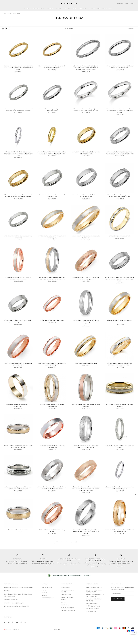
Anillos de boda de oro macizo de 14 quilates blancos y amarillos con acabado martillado (52, 278)
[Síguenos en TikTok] (21, 622)
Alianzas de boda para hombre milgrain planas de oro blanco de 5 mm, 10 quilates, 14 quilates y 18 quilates (119, 279)
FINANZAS (63, 600)
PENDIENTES (82, 8)
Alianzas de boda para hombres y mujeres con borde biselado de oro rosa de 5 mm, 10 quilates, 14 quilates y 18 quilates (86, 488)
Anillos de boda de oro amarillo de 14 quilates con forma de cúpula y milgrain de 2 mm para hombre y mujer (18, 67)
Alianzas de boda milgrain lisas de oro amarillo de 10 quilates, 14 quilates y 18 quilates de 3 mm (52, 152)
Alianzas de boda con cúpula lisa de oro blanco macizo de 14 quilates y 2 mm (119, 66)
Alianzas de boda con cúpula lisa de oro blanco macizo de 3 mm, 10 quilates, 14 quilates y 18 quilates (119, 110)
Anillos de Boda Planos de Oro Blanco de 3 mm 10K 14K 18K (18, 236)
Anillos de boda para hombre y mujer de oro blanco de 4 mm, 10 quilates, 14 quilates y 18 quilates (86, 322)
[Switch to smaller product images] (6, 28)
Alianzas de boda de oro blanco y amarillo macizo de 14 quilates (86, 236)
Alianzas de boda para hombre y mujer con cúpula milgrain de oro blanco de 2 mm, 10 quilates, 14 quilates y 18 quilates (85, 67)
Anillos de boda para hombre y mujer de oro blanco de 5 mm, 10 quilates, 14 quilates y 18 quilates (86, 531)
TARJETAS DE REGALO (48, 598)
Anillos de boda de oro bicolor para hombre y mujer (52, 530)
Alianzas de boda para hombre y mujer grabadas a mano (120, 446)
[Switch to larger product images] (3, 28)
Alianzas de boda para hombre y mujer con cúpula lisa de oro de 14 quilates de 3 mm (85, 109)
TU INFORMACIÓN (91, 611)
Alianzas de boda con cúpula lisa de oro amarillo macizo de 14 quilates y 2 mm (52, 66)
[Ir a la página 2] (81, 542)
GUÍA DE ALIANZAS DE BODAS (94, 587)
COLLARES (50, 8)
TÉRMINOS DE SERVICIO (67, 607)
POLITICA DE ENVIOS (91, 603)
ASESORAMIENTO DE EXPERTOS (105, 8)
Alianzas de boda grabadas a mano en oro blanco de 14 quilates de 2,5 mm (119, 487)
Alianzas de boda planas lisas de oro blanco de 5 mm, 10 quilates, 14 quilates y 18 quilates (18, 321)
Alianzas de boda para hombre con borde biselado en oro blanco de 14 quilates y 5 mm (52, 487)
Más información (87, 575)
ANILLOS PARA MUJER (70, 8)
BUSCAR (63, 602)
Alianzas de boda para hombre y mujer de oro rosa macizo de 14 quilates (86, 278)
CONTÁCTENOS (65, 605)
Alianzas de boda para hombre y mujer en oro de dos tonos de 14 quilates (18, 446)
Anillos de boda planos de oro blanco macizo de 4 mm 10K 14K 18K (52, 195)
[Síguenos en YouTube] (17, 622)
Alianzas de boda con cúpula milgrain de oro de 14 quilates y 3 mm (52, 109)
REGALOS (91, 8)
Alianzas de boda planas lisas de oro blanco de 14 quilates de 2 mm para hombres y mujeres (18, 109)
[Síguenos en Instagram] (9, 622)
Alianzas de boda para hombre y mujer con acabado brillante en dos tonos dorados (119, 364)
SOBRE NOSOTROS (66, 594)
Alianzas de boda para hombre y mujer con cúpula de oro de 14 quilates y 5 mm (119, 195)
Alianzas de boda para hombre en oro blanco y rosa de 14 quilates (18, 364)
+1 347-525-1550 (13, 599)
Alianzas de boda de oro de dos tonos (119, 236)
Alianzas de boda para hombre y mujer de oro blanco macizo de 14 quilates (86, 446)
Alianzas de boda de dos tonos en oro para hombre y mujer (119, 321)
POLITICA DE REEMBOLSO (68, 610)
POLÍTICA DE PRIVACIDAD (93, 606)
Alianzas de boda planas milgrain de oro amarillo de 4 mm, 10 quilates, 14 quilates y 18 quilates (18, 195)
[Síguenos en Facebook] (4, 622)
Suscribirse (117, 598)
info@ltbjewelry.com (19, 603)
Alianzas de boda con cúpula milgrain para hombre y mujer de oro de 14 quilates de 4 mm (119, 152)
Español (15, 629)
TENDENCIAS (27, 8)
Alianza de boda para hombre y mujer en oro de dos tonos (119, 405)
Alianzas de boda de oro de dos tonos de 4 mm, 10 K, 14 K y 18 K (52, 236)
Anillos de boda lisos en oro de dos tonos (52, 320)
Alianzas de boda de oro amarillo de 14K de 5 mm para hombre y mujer (119, 530)
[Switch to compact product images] (8, 28)
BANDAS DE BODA (39, 8)
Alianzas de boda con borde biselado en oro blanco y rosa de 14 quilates (18, 278)
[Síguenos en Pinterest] (13, 622)
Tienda (9, 13)
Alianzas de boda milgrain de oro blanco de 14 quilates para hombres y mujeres (18, 487)
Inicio (5, 13)
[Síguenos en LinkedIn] (25, 622)
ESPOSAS (58, 8)
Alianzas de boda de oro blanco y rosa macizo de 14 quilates (86, 405)
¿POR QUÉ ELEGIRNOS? (67, 597)
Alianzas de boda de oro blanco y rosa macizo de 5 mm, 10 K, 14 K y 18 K (52, 364)
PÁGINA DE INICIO (65, 587)
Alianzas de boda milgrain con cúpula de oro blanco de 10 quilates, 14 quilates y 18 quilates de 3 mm (18, 153)
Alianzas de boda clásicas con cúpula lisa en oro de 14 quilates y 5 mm (86, 195)
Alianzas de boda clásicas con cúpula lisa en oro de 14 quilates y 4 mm (86, 152)
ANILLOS (44, 595)
